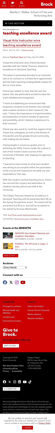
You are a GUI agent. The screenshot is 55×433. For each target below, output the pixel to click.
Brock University (28, 50)
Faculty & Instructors (21, 219)
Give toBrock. (10, 332)
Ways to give (10, 346)
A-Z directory (10, 389)
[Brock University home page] (47, 4)
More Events (9, 255)
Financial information (12, 321)
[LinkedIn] (19, 382)
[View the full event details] (8, 235)
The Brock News (16, 57)
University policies (10, 368)
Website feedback (35, 318)
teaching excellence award (32, 215)
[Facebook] (5, 282)
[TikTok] (29, 382)
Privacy (6, 371)
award (19, 215)
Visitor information (36, 306)
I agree (27, 428)
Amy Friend (12, 215)
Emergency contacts (12, 306)
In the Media (34, 219)
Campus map (8, 317)
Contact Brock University (39, 310)
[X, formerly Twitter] (11, 282)
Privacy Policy (44, 423)
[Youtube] (22, 282)
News (42, 219)
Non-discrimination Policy (13, 366)
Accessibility (17, 371)
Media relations (34, 314)
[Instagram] (17, 282)
